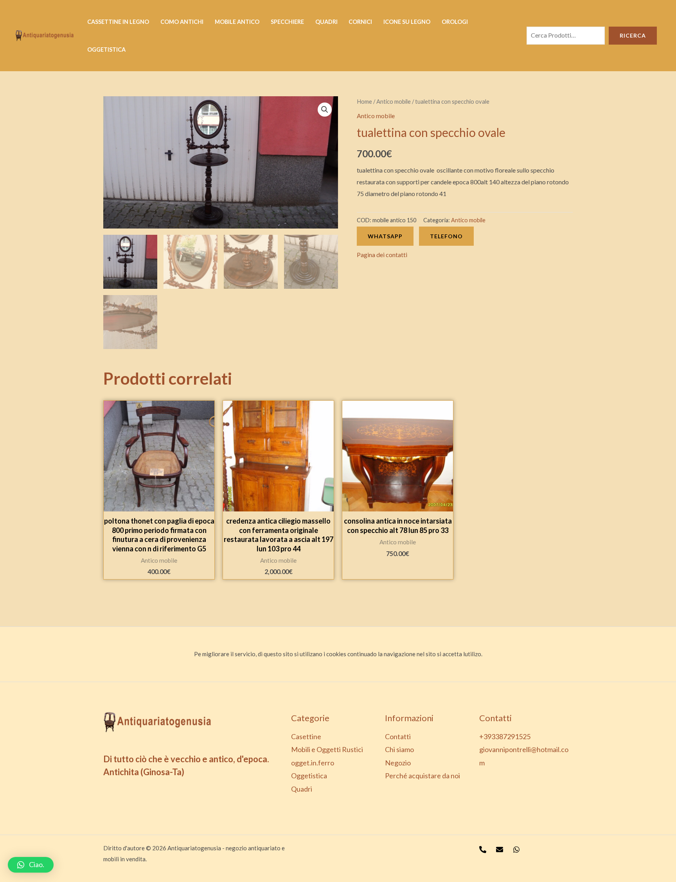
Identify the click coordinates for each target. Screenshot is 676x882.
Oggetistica (106, 49)
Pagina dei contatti (382, 254)
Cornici (360, 21)
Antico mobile (393, 101)
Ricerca (633, 35)
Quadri (326, 21)
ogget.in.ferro (312, 762)
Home (364, 101)
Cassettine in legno (118, 21)
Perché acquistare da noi (422, 775)
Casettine (306, 736)
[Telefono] (482, 849)
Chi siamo (399, 749)
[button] (31, 865)
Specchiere (287, 21)
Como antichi (181, 21)
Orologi (455, 21)
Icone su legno (406, 21)
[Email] (499, 849)
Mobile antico (237, 21)
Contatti (398, 736)
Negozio (398, 762)
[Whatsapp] (516, 849)
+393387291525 (504, 736)
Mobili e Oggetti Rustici (327, 749)
